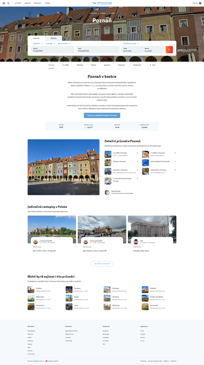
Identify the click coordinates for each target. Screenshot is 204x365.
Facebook (105, 331)
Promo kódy (31, 354)
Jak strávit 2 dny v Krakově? (95, 250)
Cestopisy (68, 337)
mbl (141, 241)
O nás (142, 331)
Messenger (106, 334)
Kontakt (142, 334)
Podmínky (143, 361)
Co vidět (65, 65)
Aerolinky (30, 341)
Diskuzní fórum (69, 334)
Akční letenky (31, 331)
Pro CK (142, 341)
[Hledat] (9, 3)
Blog (29, 347)
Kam (79, 48)
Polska (93, 85)
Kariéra (142, 337)
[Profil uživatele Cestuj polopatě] (35, 241)
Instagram (106, 337)
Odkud (35, 48)
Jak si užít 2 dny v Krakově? (44, 250)
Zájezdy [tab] (54, 38)
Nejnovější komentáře (71, 331)
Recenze (30, 351)
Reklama (166, 361)
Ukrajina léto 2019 (141, 250)
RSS (104, 344)
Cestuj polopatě (46, 241)
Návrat (147, 48)
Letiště (29, 337)
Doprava (121, 65)
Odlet (125, 48)
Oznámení (173, 361)
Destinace (30, 334)
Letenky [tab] (36, 38)
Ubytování (137, 65)
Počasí (93, 65)
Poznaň (51, 65)
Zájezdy (30, 344)
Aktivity (80, 65)
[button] (38, 43)
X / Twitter (106, 341)
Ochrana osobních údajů (155, 361)
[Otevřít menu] (4, 3)
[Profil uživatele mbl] (136, 241)
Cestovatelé (68, 341)
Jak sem (107, 65)
